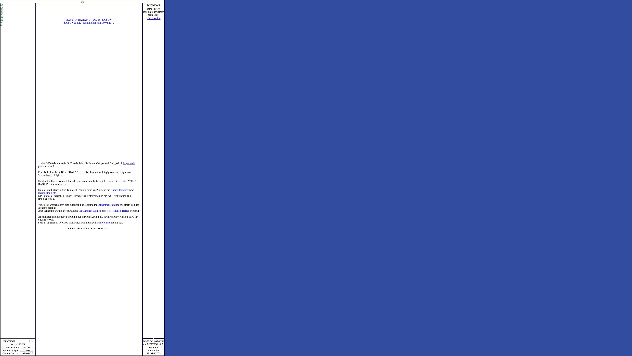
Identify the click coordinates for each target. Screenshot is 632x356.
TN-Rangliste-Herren (118, 210)
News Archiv (153, 18)
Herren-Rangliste (47, 193)
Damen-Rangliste (120, 190)
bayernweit (129, 163)
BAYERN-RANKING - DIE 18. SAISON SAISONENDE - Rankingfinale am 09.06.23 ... (89, 21)
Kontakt (106, 222)
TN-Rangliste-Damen (89, 210)
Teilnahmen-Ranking (108, 204)
